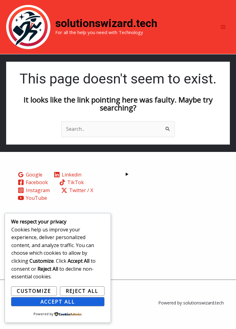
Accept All (58, 301)
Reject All (82, 291)
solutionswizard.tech (106, 23)
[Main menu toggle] (223, 27)
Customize (34, 291)
